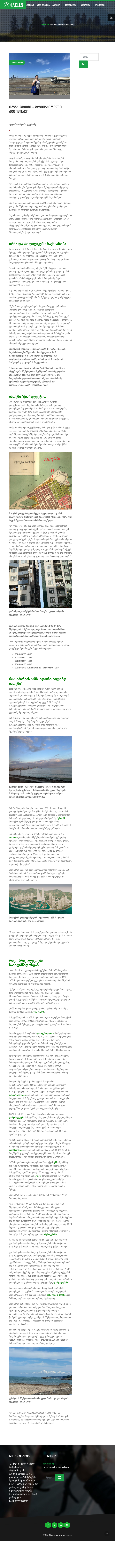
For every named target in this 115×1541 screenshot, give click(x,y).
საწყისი (45, 24)
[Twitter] (55, 1525)
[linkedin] (61, 1525)
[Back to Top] (106, 1533)
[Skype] (67, 1525)
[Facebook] (48, 1525)
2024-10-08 (17, 63)
